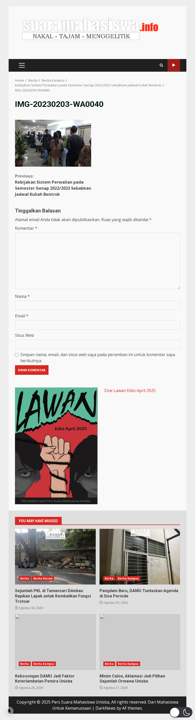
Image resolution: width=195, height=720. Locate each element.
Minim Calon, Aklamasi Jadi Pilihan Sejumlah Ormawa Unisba (140, 642)
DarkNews (105, 708)
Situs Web (24, 335)
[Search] (161, 65)
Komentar (26, 228)
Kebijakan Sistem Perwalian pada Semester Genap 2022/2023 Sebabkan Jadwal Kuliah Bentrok (53, 185)
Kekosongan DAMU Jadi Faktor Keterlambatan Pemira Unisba (55, 642)
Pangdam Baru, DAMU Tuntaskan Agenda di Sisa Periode (140, 557)
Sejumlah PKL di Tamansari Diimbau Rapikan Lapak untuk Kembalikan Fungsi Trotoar (55, 557)
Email (21, 316)
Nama (22, 296)
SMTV (174, 65)
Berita (24, 578)
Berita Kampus (128, 578)
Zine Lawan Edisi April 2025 (130, 390)
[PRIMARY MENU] (21, 65)
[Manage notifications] (9, 711)
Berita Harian (43, 578)
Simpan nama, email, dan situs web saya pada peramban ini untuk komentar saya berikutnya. (97, 357)
